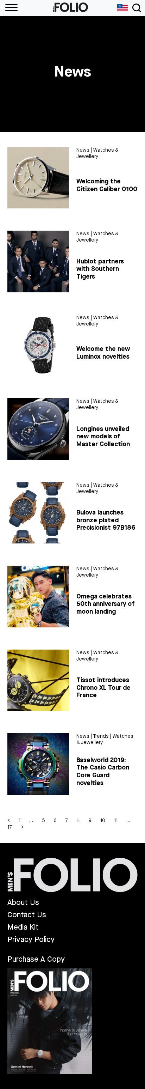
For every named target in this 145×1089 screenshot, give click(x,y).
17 (9, 827)
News (82, 150)
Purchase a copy (36, 959)
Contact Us (26, 915)
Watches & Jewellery (97, 153)
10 (102, 820)
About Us (23, 902)
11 (116, 820)
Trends (100, 736)
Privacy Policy (31, 939)
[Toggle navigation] (136, 8)
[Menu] (9, 8)
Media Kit (23, 927)
